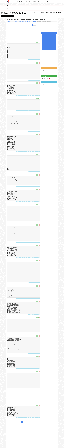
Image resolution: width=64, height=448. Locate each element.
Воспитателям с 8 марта (49, 40)
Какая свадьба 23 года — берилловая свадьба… (34, 59)
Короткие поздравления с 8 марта (49, 49)
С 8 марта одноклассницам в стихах (49, 41)
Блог (47, 1)
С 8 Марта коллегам (49, 35)
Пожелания (43, 1)
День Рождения (19, 1)
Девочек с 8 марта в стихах (49, 36)
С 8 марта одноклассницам (49, 44)
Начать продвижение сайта (8, 15)
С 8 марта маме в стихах (49, 48)
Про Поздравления (11, 1)
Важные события (36, 1)
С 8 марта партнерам (49, 45)
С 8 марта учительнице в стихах (49, 42)
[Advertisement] (23, 35)
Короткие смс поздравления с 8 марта (49, 39)
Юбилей (25, 1)
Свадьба (29, 1)
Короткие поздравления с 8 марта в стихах (49, 46)
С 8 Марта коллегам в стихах (49, 34)
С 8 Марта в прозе (49, 47)
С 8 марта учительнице (49, 37)
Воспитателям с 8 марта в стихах (49, 38)
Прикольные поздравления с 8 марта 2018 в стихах (49, 43)
